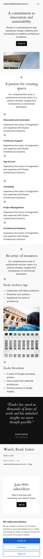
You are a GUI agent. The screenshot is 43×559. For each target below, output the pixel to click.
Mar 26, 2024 (8, 461)
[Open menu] (38, 3)
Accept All (21, 541)
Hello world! (8, 456)
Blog (30, 464)
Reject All (21, 554)
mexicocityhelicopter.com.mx (15, 4)
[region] (21, 538)
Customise (21, 547)
